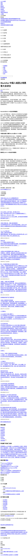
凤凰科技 (15, 530)
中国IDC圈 (13, 533)
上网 (4, 240)
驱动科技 (19, 530)
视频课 (2, 18)
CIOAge (8, 487)
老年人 (3, 350)
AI (5, 311)
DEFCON (9, 189)
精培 (9, 494)
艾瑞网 (6, 532)
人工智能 (3, 311)
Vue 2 (2, 231)
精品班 (2, 6)
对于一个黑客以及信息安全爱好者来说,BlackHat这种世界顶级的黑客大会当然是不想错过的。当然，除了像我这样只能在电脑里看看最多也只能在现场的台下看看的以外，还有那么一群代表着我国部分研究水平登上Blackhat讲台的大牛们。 (14, 202)
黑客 (5, 189)
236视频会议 (8, 533)
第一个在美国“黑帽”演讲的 (9, 264)
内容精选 (5, 65)
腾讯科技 (7, 530)
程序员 (2, 371)
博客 (2, 3)
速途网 (13, 532)
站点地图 (5, 503)
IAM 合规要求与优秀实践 (8, 454)
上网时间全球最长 (6, 232)
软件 (5, 323)
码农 (5, 371)
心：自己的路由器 (7, 281)
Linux (6, 394)
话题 (4, 68)
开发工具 (7, 231)
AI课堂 (2, 14)
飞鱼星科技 (11, 297)
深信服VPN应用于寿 (7, 372)
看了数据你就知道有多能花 (8, 407)
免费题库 (9, 21)
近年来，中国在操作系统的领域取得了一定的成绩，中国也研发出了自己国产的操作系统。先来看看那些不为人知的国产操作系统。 (14, 388)
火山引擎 (5, 535)
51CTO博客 (5, 491)
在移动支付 (8, 421)
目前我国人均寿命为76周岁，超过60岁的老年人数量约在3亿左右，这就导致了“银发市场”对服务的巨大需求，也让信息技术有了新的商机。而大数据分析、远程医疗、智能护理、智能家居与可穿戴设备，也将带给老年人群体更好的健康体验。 (14, 342)
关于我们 (5, 499)
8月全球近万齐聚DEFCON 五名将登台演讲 (13, 325)
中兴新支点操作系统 (12, 394)
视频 (4, 67)
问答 (6, 25)
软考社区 (3, 7)
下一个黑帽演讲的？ (8, 242)
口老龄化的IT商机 (6, 338)
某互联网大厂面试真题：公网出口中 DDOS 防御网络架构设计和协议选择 (14, 448)
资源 (4, 25)
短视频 (11, 18)
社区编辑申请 (4, 77)
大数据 (4, 421)
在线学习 (3, 23)
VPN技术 (3, 383)
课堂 (8, 25)
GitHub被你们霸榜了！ (7, 314)
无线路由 (3, 297)
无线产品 (7, 297)
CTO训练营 (17, 494)
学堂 (2, 4)
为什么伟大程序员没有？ (8, 363)
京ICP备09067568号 (9, 515)
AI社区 (4, 70)
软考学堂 (18, 18)
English (4, 505)
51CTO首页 (3, 1)
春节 (2, 421)
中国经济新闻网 (18, 532)
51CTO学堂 (5, 494)
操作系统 (3, 394)
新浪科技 (3, 530)
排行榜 (8, 18)
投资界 (23, 533)
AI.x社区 (22, 491)
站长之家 (10, 532)
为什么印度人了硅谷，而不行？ (10, 212)
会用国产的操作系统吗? (8, 385)
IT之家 (23, 532)
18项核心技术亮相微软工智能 (10, 251)
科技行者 (23, 530)
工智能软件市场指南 (7, 300)
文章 (2, 25)
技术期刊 (5, 72)
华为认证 (16, 20)
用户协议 (5, 507)
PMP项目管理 (4, 21)
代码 (7, 323)
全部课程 (3, 20)
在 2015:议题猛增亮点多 (9, 198)
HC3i (11, 487)
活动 (4, 73)
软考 (9, 20)
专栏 (10, 25)
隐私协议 (5, 509)
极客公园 (4, 533)
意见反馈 (5, 504)
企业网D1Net (19, 533)
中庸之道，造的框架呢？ (9, 223)
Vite (4, 231)
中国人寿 (7, 383)
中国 (2, 240)
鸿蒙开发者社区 (4, 12)
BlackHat (2, 189)
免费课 (2, 9)
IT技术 (24, 20)
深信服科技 (11, 383)
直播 (12, 25)
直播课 (14, 18)
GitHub (2, 323)
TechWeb (2, 532)
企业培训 (3, 10)
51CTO (4, 487)
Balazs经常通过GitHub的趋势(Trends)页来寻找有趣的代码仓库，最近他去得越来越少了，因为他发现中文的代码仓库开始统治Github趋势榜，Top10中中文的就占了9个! (14, 317)
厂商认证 (20, 20)
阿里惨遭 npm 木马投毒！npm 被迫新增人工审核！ (12, 446)
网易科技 (11, 530)
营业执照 (3, 524)
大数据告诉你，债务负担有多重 (9, 396)
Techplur (14, 487)
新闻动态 (5, 501)
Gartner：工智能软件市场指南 (9, 353)
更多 (7, 460)
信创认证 (12, 20)
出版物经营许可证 (9, 524)
